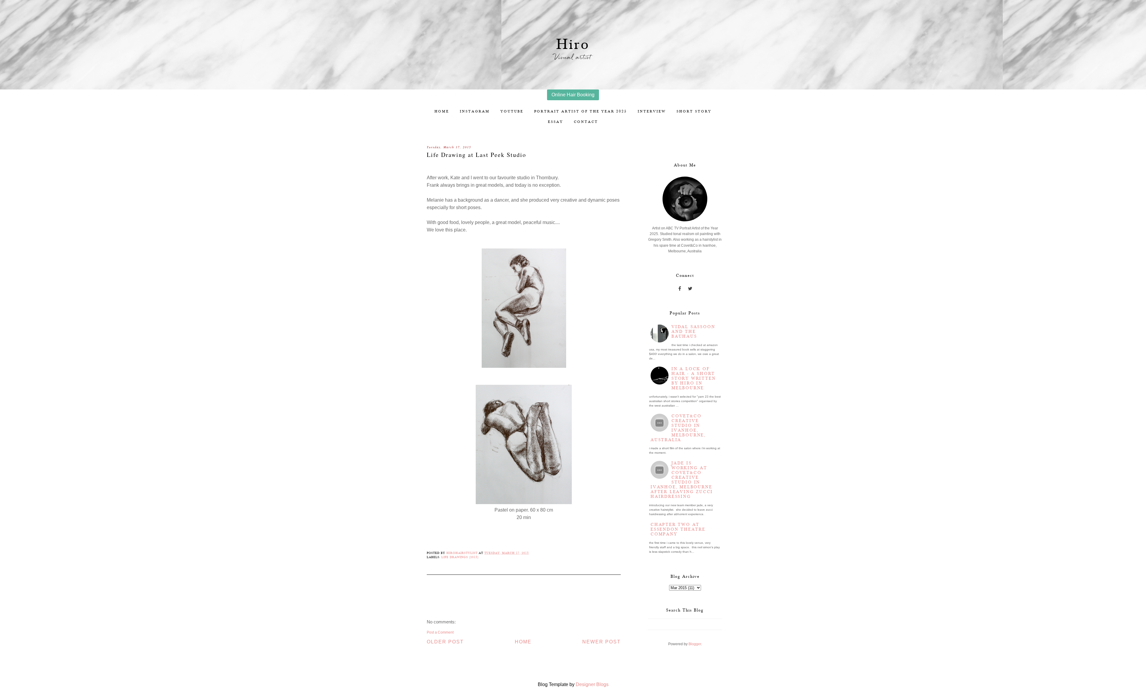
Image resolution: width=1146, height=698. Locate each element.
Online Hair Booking (573, 94)
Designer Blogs (592, 684)
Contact (586, 122)
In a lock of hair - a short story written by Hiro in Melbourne (693, 378)
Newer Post (601, 641)
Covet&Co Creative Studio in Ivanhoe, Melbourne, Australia (678, 428)
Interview (652, 111)
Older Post (445, 641)
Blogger (694, 644)
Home (442, 111)
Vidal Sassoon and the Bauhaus (693, 332)
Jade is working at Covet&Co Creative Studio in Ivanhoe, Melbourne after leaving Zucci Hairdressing (682, 480)
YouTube (511, 111)
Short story (694, 111)
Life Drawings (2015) (460, 557)
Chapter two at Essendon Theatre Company (678, 529)
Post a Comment (440, 632)
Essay (555, 122)
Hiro (573, 44)
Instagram (475, 111)
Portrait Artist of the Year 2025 (580, 111)
